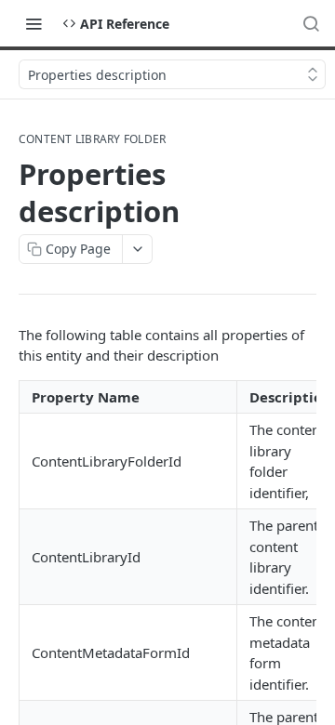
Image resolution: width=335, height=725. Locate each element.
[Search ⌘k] (311, 23)
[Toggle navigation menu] (33, 23)
